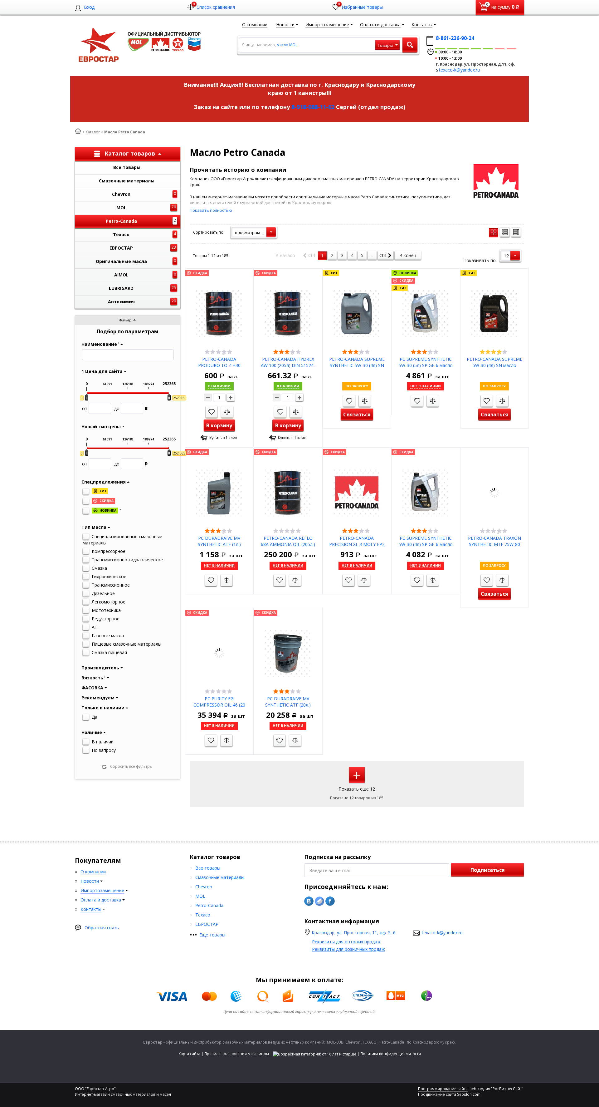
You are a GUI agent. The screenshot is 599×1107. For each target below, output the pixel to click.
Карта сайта (189, 1053)
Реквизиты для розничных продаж (348, 949)
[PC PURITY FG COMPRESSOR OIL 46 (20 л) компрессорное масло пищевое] (219, 653)
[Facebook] (330, 901)
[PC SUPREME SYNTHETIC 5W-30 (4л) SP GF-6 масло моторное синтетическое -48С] (425, 492)
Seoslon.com (468, 1094)
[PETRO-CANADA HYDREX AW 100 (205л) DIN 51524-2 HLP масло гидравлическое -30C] (288, 313)
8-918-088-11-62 (312, 107)
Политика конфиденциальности (390, 1053)
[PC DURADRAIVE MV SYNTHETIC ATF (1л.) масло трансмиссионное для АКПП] (219, 492)
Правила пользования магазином (236, 1053)
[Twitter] (319, 901)
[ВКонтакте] (309, 901)
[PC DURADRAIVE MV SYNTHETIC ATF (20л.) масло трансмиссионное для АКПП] (288, 653)
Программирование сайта (443, 1088)
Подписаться (487, 869)
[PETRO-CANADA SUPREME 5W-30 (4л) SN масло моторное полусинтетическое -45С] (494, 313)
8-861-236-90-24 (455, 38)
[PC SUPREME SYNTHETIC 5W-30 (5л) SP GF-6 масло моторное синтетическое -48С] (425, 313)
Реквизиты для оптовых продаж (346, 942)
